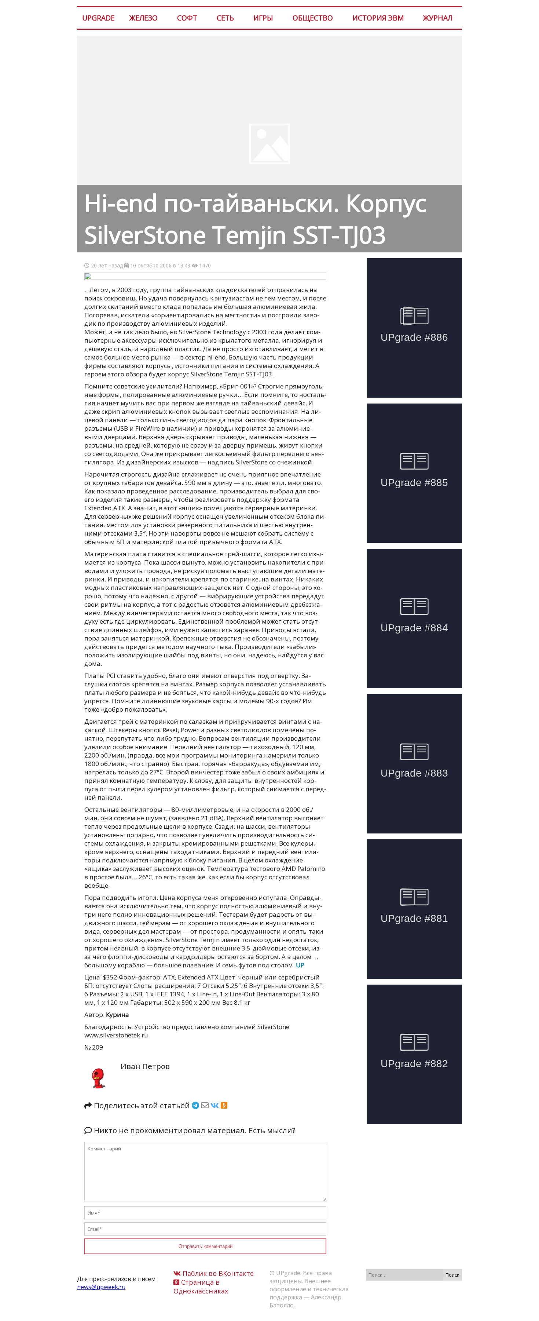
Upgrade (98, 18)
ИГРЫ (263, 18)
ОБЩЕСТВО (313, 18)
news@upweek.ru (101, 1287)
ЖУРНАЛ (437, 18)
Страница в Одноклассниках (200, 1286)
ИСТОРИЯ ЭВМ (378, 18)
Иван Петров (145, 1066)
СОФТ (187, 18)
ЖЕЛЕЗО (143, 18)
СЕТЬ (225, 18)
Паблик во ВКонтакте (217, 1273)
